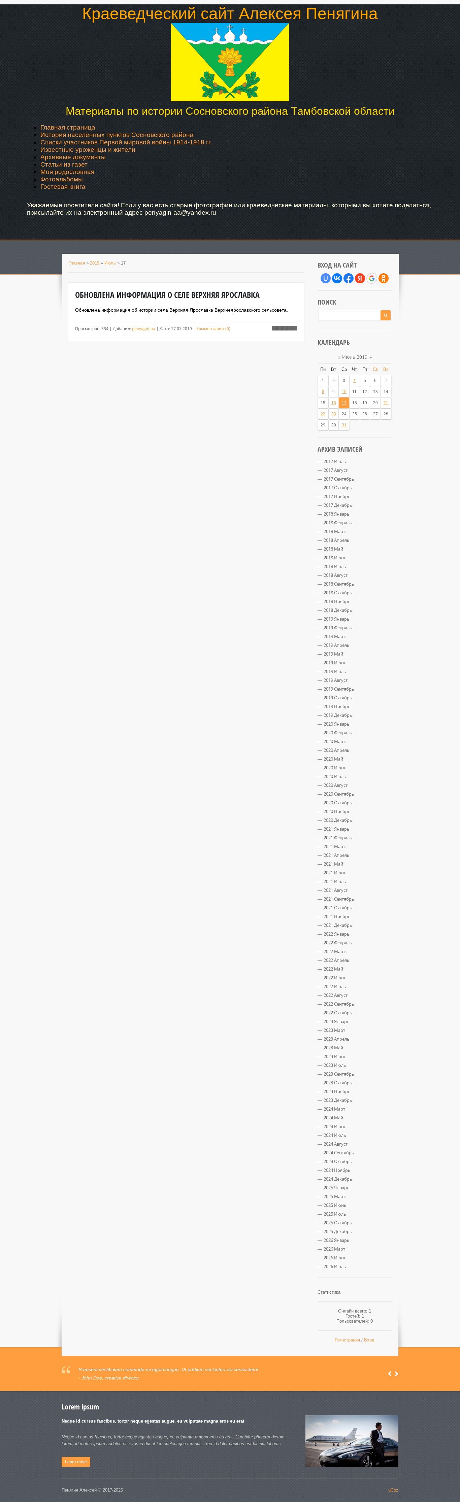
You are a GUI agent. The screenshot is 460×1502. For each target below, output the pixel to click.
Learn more (76, 1461)
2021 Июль (335, 881)
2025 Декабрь (338, 1231)
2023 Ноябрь (337, 1091)
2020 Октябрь (338, 803)
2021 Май (333, 864)
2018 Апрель (337, 540)
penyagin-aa (143, 328)
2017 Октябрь (338, 488)
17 (344, 402)
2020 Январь (337, 724)
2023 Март (334, 1030)
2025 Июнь (335, 1205)
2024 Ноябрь (337, 1170)
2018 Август (336, 575)
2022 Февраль (338, 943)
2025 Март (334, 1196)
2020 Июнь (335, 768)
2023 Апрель (337, 1039)
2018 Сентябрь (339, 584)
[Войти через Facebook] (348, 278)
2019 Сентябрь (339, 689)
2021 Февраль (338, 838)
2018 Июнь (335, 558)
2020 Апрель (337, 750)
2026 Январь (337, 1240)
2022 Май (333, 969)
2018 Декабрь (338, 610)
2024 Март (334, 1109)
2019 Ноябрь (337, 706)
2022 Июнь (335, 978)
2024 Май (333, 1118)
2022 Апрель (337, 960)
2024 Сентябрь (339, 1153)
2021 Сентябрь (339, 899)
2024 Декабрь (338, 1179)
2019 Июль (335, 671)
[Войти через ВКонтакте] (337, 278)
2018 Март (334, 531)
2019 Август (336, 680)
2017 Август (336, 470)
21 (386, 402)
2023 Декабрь (338, 1100)
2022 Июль (335, 986)
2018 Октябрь (338, 593)
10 (344, 391)
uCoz (393, 1490)
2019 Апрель (337, 645)
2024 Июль (335, 1135)
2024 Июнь (335, 1126)
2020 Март (334, 741)
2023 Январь (337, 1021)
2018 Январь (337, 514)
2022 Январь (337, 934)
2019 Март (334, 636)
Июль (110, 263)
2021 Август (336, 890)
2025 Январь (337, 1188)
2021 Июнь (335, 873)
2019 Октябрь (338, 698)
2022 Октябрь (338, 1013)
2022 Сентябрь (339, 1004)
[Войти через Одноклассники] (384, 278)
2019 (94, 263)
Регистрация (347, 1339)
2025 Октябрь (338, 1223)
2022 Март (334, 951)
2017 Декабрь (338, 505)
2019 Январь (337, 619)
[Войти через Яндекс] (360, 278)
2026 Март (334, 1249)
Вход (369, 1339)
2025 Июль (335, 1214)
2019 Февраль (338, 628)
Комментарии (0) (213, 328)
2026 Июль (335, 1266)
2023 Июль (335, 1065)
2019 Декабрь (338, 715)
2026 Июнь (335, 1258)
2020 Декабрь (338, 820)
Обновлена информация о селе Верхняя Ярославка (167, 294)
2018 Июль (335, 566)
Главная (76, 263)
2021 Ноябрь (337, 916)
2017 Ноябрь (337, 496)
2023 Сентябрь (339, 1074)
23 (333, 414)
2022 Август (336, 995)
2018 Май (333, 549)
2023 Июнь (335, 1056)
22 (323, 414)
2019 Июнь (335, 663)
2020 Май (333, 759)
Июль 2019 (354, 357)
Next (396, 1373)
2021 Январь (337, 829)
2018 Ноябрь (337, 601)
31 (344, 425)
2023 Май (333, 1048)
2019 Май (333, 654)
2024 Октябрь (338, 1161)
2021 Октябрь (338, 908)
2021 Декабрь (338, 925)
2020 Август (336, 785)
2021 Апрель (337, 855)
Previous (390, 1373)
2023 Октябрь (338, 1083)
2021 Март (334, 846)
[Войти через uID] (326, 278)
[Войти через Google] (371, 278)
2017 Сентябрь (339, 479)
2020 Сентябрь (339, 794)
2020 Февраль (338, 733)
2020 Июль (335, 776)
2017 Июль (335, 461)
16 (333, 402)
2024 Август (336, 1144)
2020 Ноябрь (337, 811)
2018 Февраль (338, 523)
